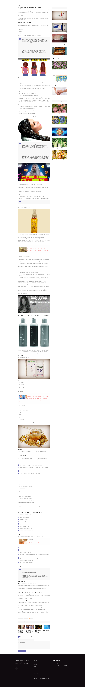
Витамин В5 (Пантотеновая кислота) (59, 32)
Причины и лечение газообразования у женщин (59, 96)
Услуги (35, 666)
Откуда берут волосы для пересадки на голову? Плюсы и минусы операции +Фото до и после (21, 632)
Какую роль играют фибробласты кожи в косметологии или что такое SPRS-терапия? (59, 84)
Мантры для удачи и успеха (57, 136)
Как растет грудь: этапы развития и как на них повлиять (29, 631)
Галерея (35, 668)
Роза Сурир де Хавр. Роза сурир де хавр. (59, 113)
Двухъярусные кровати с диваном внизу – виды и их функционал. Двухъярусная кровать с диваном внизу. (59, 57)
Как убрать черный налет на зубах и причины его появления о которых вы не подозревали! (59, 44)
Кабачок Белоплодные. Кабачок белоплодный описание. (58, 148)
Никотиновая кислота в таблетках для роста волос (59, 21)
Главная (35, 664)
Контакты (36, 673)
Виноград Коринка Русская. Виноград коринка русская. (59, 160)
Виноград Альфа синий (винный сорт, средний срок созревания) (59, 125)
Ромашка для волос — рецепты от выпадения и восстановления (38, 632)
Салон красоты (48, 678)
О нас (35, 671)
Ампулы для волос (46, 630)
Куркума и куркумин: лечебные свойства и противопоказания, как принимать (59, 71)
